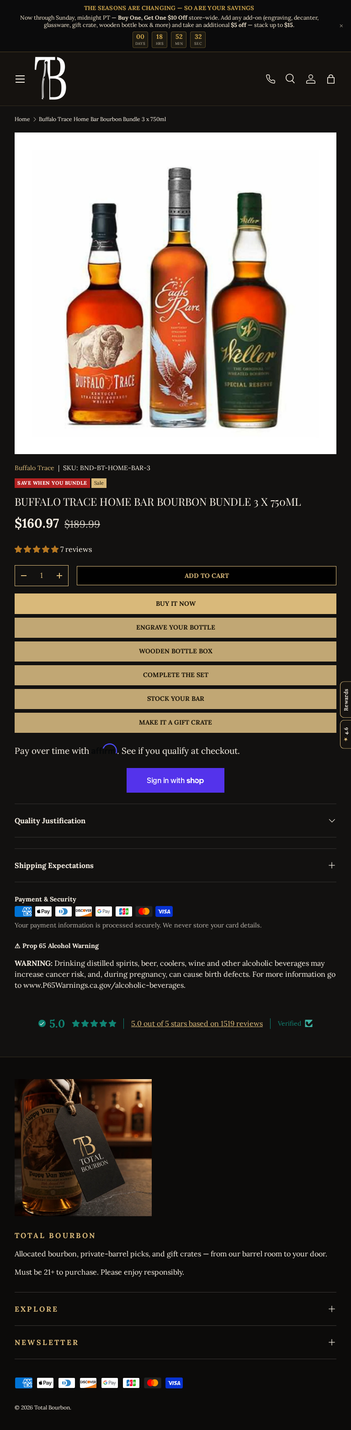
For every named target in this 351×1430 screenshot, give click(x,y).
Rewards (345, 699)
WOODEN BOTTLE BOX (176, 651)
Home (22, 119)
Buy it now (176, 603)
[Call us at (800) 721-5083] (271, 79)
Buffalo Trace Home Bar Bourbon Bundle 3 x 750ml (102, 119)
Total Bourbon (52, 1407)
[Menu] (20, 79)
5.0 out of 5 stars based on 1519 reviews (197, 1023)
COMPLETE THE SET (175, 675)
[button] (331, 79)
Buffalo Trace (34, 468)
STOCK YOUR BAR (175, 698)
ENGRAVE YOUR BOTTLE (175, 627)
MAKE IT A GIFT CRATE (175, 722)
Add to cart (207, 576)
